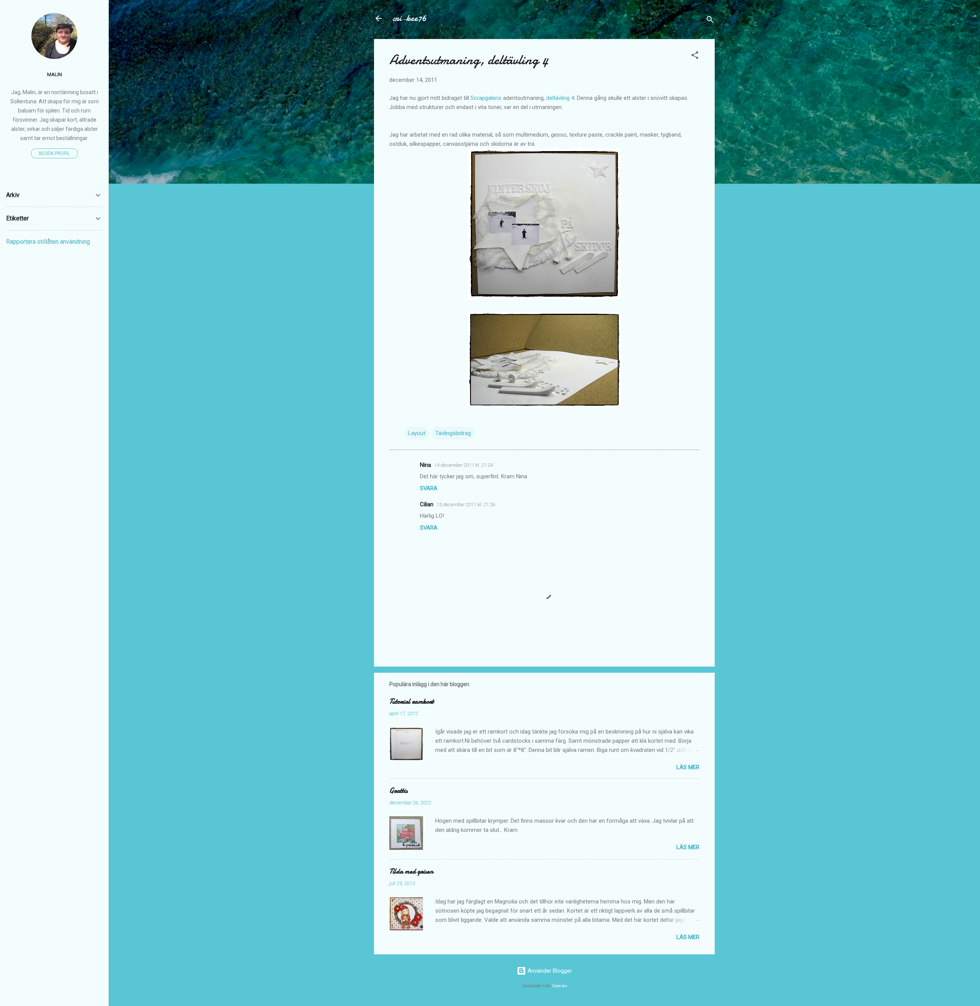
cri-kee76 (409, 18)
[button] (694, 56)
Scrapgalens (485, 98)
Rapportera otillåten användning (48, 241)
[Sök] (710, 21)
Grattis (398, 791)
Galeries (559, 985)
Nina (425, 464)
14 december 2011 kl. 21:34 (463, 465)
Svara (429, 488)
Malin (54, 74)
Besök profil (54, 153)
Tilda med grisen (411, 871)
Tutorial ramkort (411, 701)
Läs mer (687, 767)
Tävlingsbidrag (453, 433)
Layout (416, 433)
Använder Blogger (549, 970)
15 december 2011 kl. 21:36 (465, 504)
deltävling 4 (560, 98)
